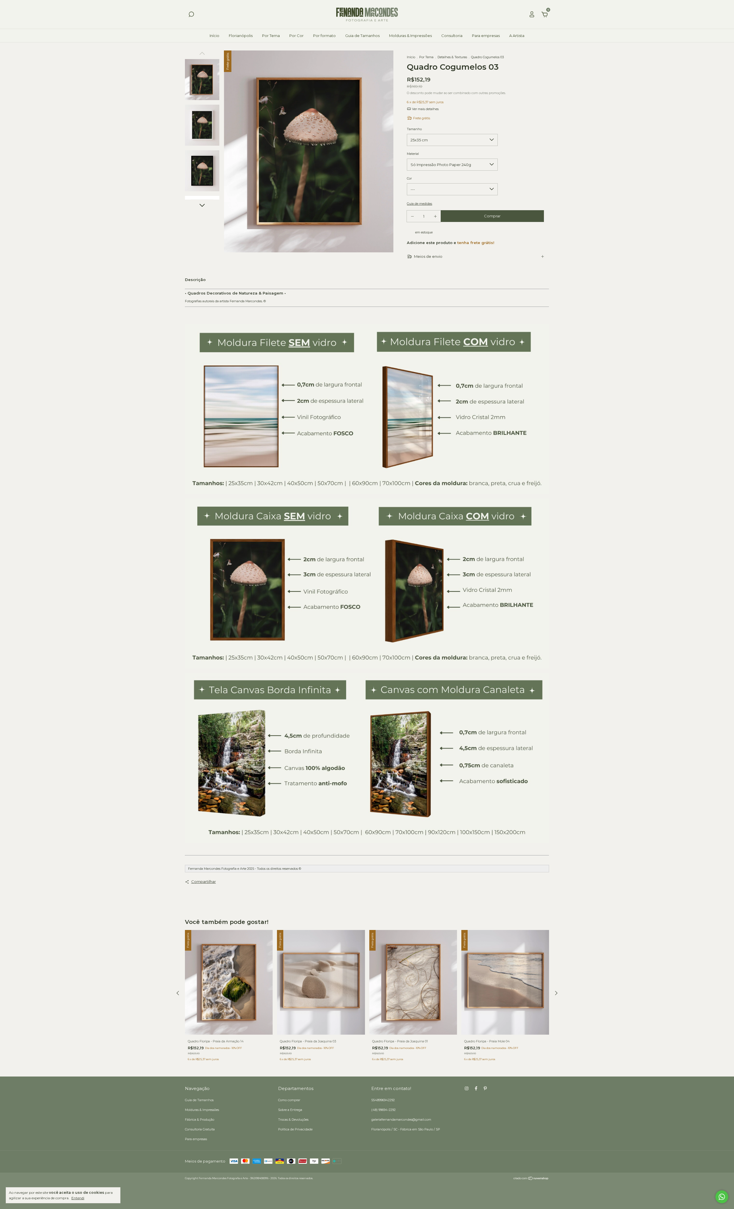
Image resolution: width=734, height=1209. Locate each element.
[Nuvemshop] (531, 1179)
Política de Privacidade (295, 1129)
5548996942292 (383, 1100)
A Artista (516, 35)
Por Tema (271, 35)
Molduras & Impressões (410, 35)
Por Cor (296, 35)
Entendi (77, 1198)
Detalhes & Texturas (452, 57)
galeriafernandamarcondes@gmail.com (401, 1120)
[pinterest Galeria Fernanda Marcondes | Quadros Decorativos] (485, 1088)
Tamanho (414, 129)
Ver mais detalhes (425, 109)
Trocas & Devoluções (293, 1120)
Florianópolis (241, 35)
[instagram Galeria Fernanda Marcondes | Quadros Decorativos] (466, 1088)
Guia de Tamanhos (362, 35)
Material (413, 154)
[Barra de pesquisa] (191, 15)
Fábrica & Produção (199, 1120)
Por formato (324, 35)
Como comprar (289, 1100)
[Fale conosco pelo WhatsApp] (721, 1196)
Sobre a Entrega (290, 1110)
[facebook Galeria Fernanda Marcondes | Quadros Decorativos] (476, 1088)
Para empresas (486, 35)
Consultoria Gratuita (200, 1129)
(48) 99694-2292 (383, 1110)
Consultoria (451, 35)
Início (214, 35)
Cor (409, 178)
